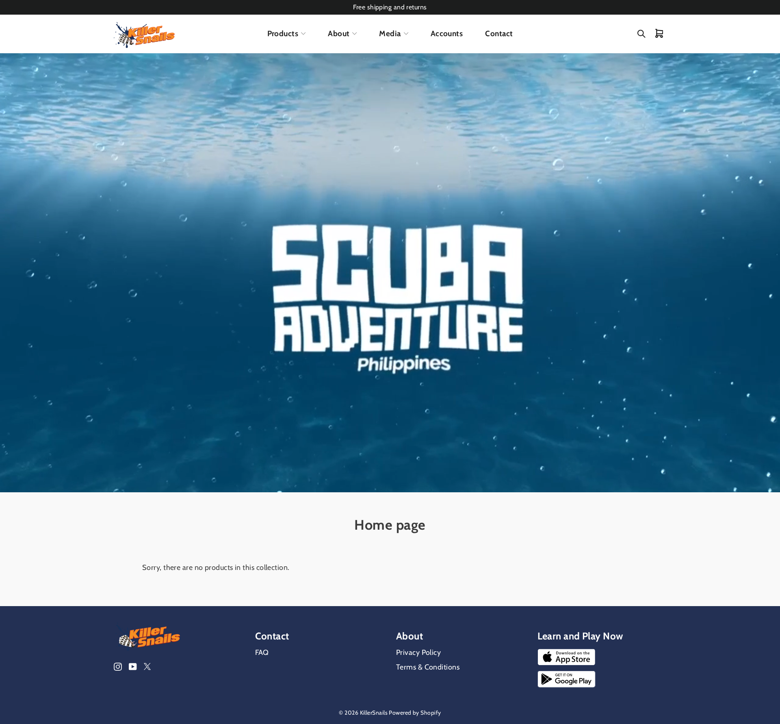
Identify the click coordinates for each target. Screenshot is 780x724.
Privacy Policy (418, 652)
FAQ (262, 652)
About (338, 33)
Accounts (447, 33)
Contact (499, 33)
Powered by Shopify (415, 712)
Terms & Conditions (427, 667)
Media (390, 33)
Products (283, 33)
